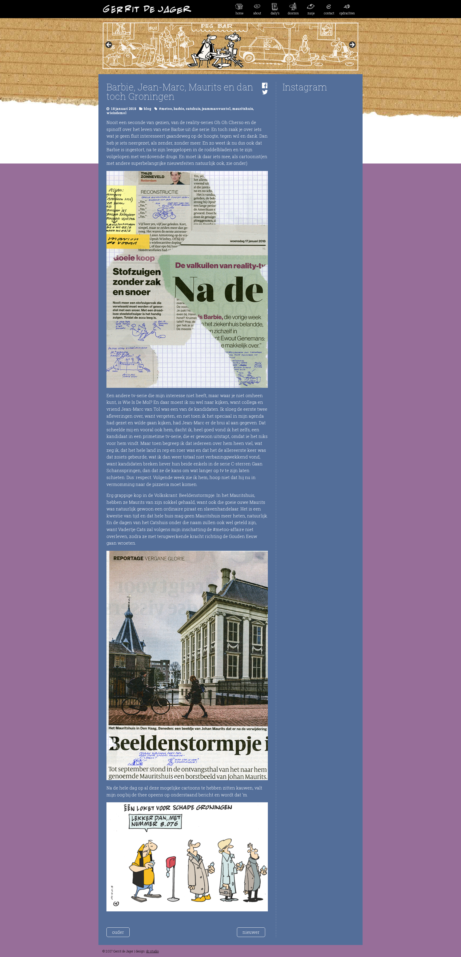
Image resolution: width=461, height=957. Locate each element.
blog (147, 108)
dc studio (152, 951)
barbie (179, 108)
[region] (230, 46)
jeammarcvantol (216, 108)
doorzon (293, 13)
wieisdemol (116, 113)
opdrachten (347, 13)
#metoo (165, 108)
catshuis (193, 108)
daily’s (275, 13)
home (239, 13)
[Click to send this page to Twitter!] (265, 92)
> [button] (352, 45)
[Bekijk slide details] (230, 46)
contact (329, 13)
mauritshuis (242, 108)
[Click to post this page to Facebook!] (265, 85)
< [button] (109, 45)
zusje (311, 13)
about (257, 13)
